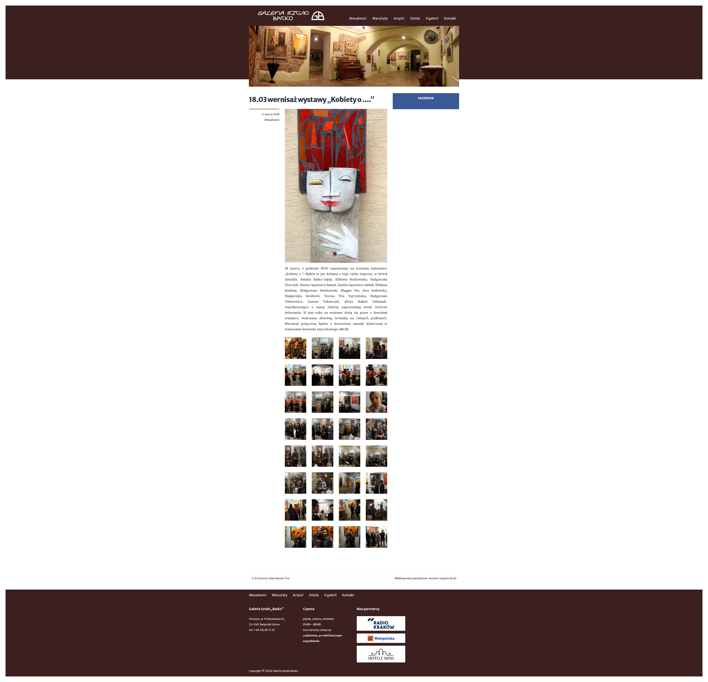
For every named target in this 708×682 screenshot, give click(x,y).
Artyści (399, 18)
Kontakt (450, 18)
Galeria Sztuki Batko (291, 15)
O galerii (432, 18)
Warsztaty (380, 18)
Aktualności (358, 18)
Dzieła (415, 18)
